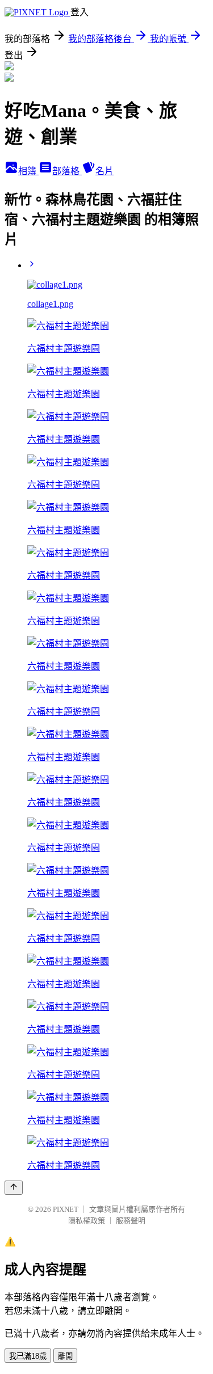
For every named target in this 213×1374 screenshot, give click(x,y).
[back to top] (14, 1188)
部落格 (67, 171)
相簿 (28, 171)
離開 (65, 1356)
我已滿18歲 (28, 1356)
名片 (104, 171)
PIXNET (65, 1209)
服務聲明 (130, 1220)
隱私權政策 (86, 1220)
